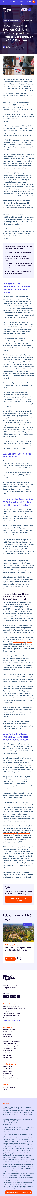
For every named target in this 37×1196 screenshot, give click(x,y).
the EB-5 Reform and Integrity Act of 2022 (17, 607)
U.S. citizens (9, 140)
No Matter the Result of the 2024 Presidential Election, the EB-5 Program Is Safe (18, 258)
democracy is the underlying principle (21, 441)
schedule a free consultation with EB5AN (17, 877)
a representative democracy (12, 327)
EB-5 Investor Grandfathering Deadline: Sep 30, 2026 (17, 1)
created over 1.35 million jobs (12, 712)
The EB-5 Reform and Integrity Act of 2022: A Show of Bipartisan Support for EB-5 (20, 266)
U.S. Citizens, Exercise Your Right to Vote (18, 252)
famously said (21, 420)
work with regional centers (24, 568)
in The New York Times (17, 112)
